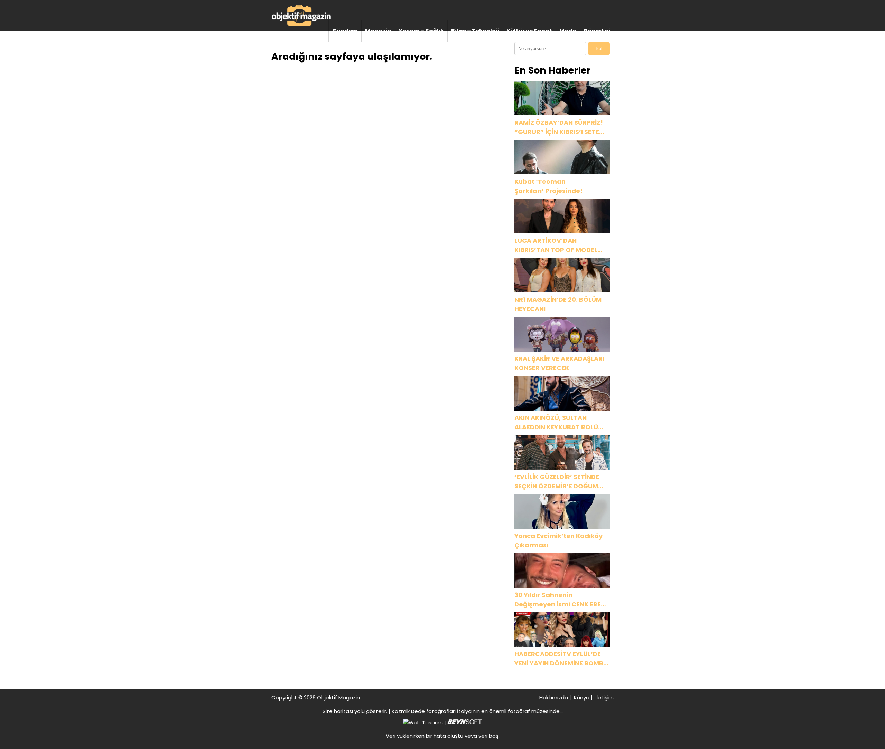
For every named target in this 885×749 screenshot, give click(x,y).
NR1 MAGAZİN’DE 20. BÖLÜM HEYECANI (558, 304)
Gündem (345, 31)
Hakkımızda (553, 697)
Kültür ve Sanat (529, 31)
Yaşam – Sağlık (421, 31)
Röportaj (597, 31)
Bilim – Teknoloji (475, 31)
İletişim (604, 697)
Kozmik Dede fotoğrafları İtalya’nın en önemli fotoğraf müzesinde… (477, 711)
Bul (599, 48)
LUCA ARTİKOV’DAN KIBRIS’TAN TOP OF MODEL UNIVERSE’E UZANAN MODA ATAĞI (556, 245)
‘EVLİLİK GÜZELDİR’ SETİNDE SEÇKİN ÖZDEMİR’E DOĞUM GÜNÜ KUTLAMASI (557, 481)
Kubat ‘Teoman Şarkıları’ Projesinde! (548, 186)
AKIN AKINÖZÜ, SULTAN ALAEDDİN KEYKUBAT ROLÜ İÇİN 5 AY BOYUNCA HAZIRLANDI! (556, 422)
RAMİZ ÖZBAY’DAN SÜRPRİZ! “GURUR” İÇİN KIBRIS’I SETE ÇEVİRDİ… (558, 127)
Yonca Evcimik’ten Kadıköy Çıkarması (558, 540)
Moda (568, 31)
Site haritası (338, 711)
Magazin (378, 31)
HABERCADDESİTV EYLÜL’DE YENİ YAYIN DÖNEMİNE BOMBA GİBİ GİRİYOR (561, 659)
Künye (581, 697)
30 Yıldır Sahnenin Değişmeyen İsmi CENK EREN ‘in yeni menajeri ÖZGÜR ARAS (559, 599)
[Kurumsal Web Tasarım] (464, 722)
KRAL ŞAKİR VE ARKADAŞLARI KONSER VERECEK (559, 363)
